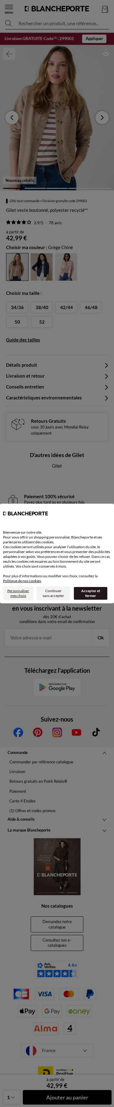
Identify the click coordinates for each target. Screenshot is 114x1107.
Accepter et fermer (90, 593)
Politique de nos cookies (22, 581)
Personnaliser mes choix (18, 593)
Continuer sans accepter (53, 593)
